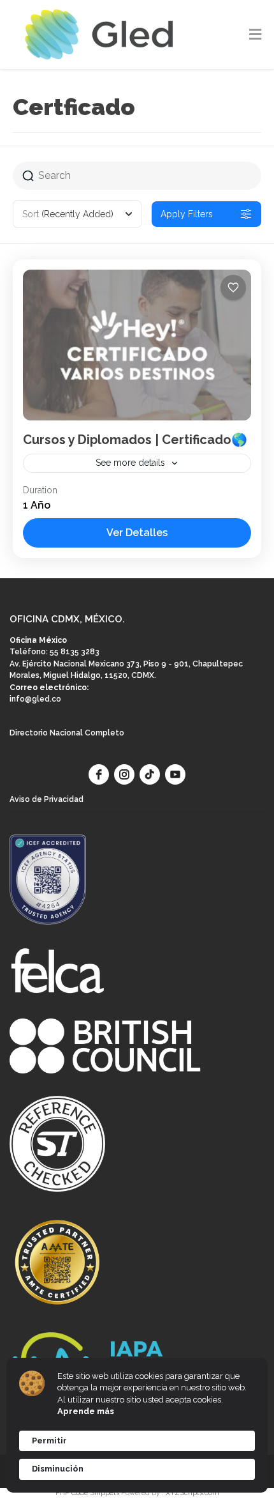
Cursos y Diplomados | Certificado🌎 (135, 439)
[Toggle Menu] (255, 35)
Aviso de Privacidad (46, 799)
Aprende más (85, 1411)
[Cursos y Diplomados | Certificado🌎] (137, 345)
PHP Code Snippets (87, 1493)
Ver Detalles (137, 533)
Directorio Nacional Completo (67, 732)
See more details (130, 462)
